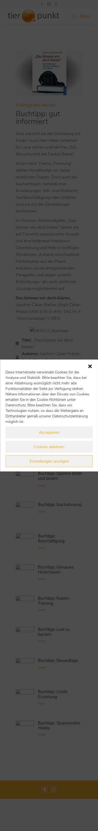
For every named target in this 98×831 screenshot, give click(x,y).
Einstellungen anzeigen (49, 461)
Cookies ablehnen (49, 447)
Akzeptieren (49, 432)
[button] (90, 366)
